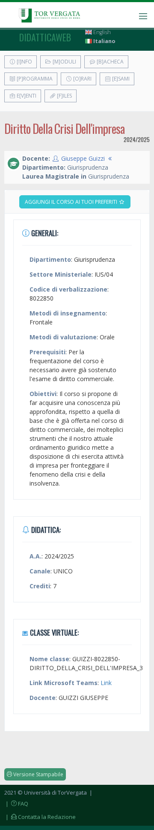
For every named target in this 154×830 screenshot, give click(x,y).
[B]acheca (109, 61)
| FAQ (16, 803)
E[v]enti (25, 95)
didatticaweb (45, 37)
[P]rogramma (34, 78)
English (101, 32)
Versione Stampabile (37, 774)
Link (106, 683)
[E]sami (120, 78)
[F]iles (64, 95)
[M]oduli (63, 61)
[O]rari (82, 78)
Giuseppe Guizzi (83, 158)
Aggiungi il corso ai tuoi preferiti (71, 201)
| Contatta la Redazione (40, 817)
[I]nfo (23, 61)
